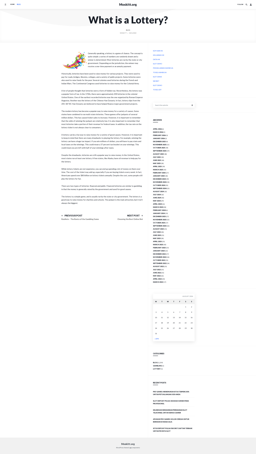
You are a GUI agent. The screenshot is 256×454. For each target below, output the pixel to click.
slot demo (157, 64)
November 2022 (159, 257)
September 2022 (159, 263)
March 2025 (158, 170)
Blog (19, 4)
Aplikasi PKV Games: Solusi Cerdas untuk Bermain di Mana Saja (171, 420)
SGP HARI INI (158, 51)
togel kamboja (159, 72)
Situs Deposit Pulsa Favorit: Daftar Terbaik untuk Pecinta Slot (172, 429)
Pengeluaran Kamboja (163, 68)
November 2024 (159, 182)
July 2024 (157, 195)
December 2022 (159, 254)
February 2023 (159, 248)
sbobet (156, 81)
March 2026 (158, 132)
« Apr (157, 339)
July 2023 (157, 232)
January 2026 (159, 138)
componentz (136, 447)
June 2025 (157, 160)
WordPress (120, 447)
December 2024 (159, 179)
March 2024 (158, 207)
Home (12, 4)
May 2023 (156, 238)
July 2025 (157, 157)
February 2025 (159, 173)
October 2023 (159, 223)
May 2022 (156, 276)
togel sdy (157, 90)
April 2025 (157, 166)
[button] (251, 4)
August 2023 (158, 229)
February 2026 (159, 135)
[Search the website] (246, 4)
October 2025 (159, 148)
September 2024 (159, 188)
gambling (157, 366)
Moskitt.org (128, 4)
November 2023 (159, 220)
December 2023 (159, 216)
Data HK (156, 59)
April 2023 (157, 241)
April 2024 (157, 204)
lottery (156, 369)
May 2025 (156, 163)
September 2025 (159, 151)
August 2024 (158, 191)
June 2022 (157, 273)
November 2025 (159, 145)
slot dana (157, 77)
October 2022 (159, 260)
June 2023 (157, 235)
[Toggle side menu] (5, 4)
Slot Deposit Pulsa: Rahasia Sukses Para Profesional (171, 402)
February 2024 (159, 210)
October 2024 (159, 185)
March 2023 (158, 244)
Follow (240, 4)
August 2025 (158, 154)
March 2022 (158, 282)
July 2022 (157, 270)
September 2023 (159, 226)
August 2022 (158, 266)
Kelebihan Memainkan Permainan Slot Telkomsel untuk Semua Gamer (170, 411)
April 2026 (157, 129)
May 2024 (156, 201)
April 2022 (157, 279)
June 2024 (157, 198)
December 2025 (159, 141)
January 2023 (159, 251)
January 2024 (159, 213)
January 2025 (159, 176)
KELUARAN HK (158, 55)
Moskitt (123, 33)
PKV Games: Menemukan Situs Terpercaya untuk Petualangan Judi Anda (171, 393)
